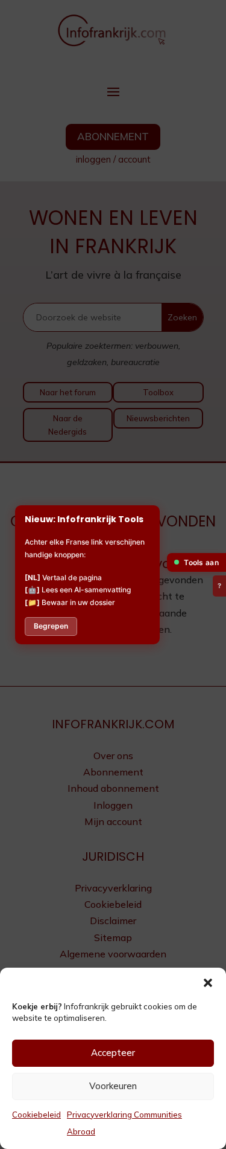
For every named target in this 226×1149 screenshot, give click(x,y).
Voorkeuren (113, 1086)
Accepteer (113, 1052)
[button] (208, 983)
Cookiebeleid (36, 1114)
